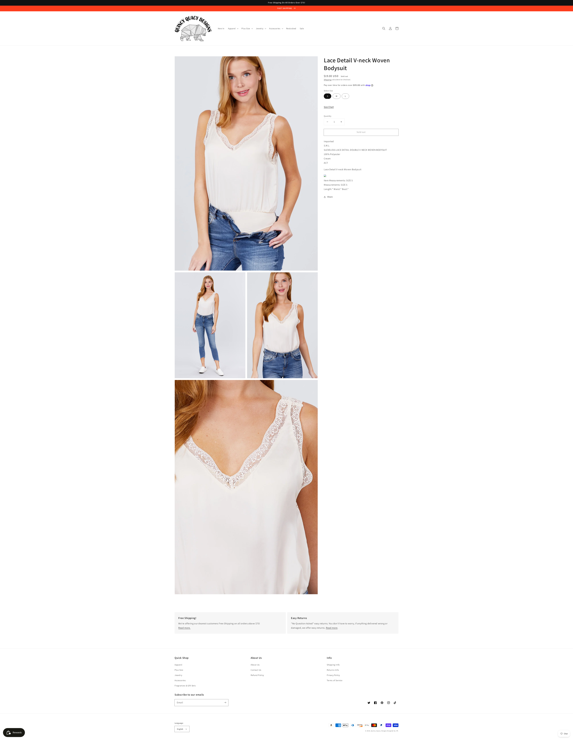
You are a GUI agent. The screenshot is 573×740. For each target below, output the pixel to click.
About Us (255, 664)
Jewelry (178, 675)
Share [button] (330, 197)
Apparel (178, 664)
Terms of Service (334, 680)
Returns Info (333, 670)
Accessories (180, 680)
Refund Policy (257, 675)
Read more (331, 627)
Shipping (327, 79)
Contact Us (256, 670)
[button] (384, 28)
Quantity (327, 116)
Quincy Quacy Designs (379, 731)
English (180, 729)
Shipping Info (333, 664)
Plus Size (179, 670)
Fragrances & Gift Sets (185, 685)
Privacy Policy (333, 675)
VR (397, 731)
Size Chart (329, 107)
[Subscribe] (225, 702)
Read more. (184, 627)
